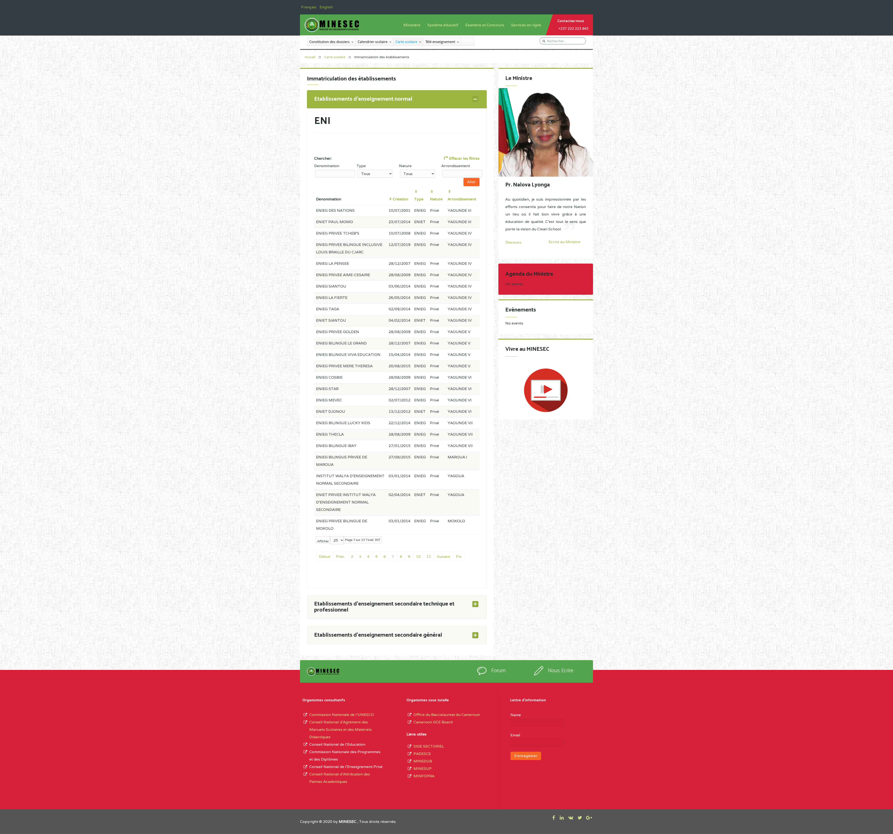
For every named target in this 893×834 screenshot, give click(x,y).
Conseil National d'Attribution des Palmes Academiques (339, 778)
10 (418, 556)
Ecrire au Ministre (564, 241)
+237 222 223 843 (573, 28)
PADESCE (422, 753)
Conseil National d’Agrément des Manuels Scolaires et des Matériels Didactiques (340, 729)
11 (429, 556)
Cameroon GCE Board (433, 722)
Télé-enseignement (440, 41)
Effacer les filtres (464, 158)
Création (400, 199)
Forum (498, 670)
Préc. (340, 556)
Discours (513, 242)
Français (309, 7)
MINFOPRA (423, 776)
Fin (459, 556)
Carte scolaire (406, 41)
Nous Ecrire (560, 670)
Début (324, 556)
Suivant (443, 556)
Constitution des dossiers (329, 41)
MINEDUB (422, 761)
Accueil (310, 57)
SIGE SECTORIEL (428, 746)
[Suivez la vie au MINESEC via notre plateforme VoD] (545, 390)
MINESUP (422, 768)
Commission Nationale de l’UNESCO (341, 714)
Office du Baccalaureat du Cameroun (446, 714)
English (326, 7)
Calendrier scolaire (372, 41)
